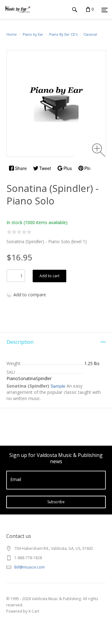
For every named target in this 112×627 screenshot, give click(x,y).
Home (12, 34)
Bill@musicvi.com (29, 567)
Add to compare (29, 295)
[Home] (17, 15)
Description (20, 342)
